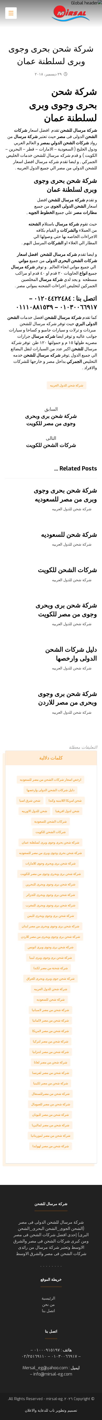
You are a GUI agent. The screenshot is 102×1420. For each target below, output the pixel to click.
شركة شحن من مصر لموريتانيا (50, 1136)
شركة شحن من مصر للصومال (50, 1104)
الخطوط (47, 212)
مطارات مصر (85, 212)
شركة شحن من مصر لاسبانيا (50, 1010)
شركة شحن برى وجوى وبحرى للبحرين (50, 884)
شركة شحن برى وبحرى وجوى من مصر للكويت (50, 874)
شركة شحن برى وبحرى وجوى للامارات (50, 863)
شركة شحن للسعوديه (51, 999)
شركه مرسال (43, 336)
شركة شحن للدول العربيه (66, 385)
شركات (90, 260)
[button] (11, 13)
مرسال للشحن (53, 254)
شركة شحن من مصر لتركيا (50, 1041)
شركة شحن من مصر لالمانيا (50, 1020)
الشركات (55, 243)
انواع (83, 273)
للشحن (50, 317)
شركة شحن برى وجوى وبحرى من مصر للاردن (50, 937)
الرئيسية (48, 1298)
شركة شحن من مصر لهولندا (50, 1146)
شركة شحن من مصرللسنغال (51, 1094)
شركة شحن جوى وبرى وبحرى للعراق (50, 979)
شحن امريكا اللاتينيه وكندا (65, 800)
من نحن (48, 1304)
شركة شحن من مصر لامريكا (50, 1031)
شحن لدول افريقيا (67, 811)
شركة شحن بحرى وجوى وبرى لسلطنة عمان (50, 842)
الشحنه (35, 224)
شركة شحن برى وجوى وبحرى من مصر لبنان (50, 926)
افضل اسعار (27, 254)
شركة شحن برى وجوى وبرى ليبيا (50, 958)
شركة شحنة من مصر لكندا (50, 968)
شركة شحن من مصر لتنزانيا (50, 1052)
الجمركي (74, 361)
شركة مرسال (73, 200)
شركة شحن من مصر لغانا (50, 1062)
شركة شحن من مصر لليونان (50, 1115)
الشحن (77, 260)
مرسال (26, 136)
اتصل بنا (48, 1310)
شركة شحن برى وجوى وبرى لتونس (50, 947)
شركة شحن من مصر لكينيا (50, 1083)
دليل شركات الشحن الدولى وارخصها (50, 790)
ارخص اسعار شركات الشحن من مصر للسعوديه (50, 780)
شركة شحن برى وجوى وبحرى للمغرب (50, 905)
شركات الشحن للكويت (51, 832)
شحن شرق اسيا (29, 800)
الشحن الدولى (74, 206)
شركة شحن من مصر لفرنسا (50, 1073)
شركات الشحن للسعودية (50, 821)
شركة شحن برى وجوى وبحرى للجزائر (50, 895)
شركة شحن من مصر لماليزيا (50, 1125)
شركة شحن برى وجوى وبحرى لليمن (50, 916)
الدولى (51, 260)
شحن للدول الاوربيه (34, 811)
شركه (72, 254)
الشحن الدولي (57, 143)
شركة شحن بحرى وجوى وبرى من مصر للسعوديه (50, 853)
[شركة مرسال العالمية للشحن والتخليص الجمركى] (71, 13)
